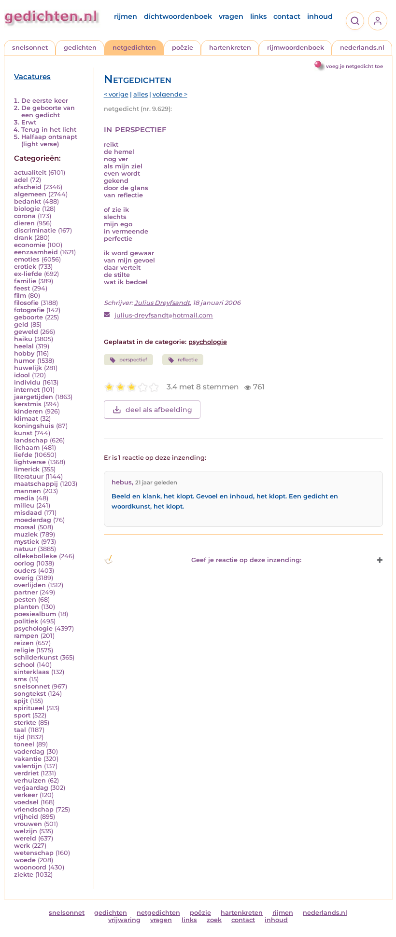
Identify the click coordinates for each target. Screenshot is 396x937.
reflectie (188, 360)
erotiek (25, 266)
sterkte (25, 722)
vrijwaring (124, 919)
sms (20, 679)
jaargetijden (33, 396)
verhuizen (30, 780)
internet (27, 389)
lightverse (30, 462)
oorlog (24, 563)
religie (24, 650)
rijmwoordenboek (295, 47)
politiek (26, 621)
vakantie (28, 758)
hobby (24, 353)
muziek (26, 534)
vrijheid (26, 816)
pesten (25, 599)
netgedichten (134, 47)
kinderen (28, 411)
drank (23, 237)
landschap (31, 440)
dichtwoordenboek (178, 16)
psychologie (33, 628)
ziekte (23, 874)
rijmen (125, 16)
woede (25, 860)
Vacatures (32, 76)
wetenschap (34, 852)
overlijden (30, 585)
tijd (19, 737)
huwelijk (28, 368)
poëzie (182, 47)
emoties (27, 259)
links (258, 16)
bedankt (27, 201)
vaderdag (29, 751)
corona (25, 216)
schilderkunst (36, 657)
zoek (214, 919)
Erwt (28, 122)
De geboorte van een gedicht (48, 111)
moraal (25, 527)
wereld (25, 838)
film (20, 295)
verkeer (26, 795)
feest (22, 288)
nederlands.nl (362, 47)
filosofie (26, 302)
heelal (24, 346)
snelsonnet (30, 47)
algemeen (30, 194)
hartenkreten (230, 47)
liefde (23, 454)
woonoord (30, 867)
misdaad (28, 512)
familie (25, 281)
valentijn (28, 766)
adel (21, 179)
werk (22, 845)
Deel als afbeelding (159, 409)
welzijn (25, 831)
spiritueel (29, 708)
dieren (24, 223)
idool (22, 375)
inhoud (320, 16)
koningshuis (34, 425)
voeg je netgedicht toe (354, 66)
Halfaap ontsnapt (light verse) (49, 140)
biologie (27, 208)
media (24, 498)
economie (29, 244)
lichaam (27, 447)
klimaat (26, 418)
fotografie (29, 310)
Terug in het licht (48, 129)
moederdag (32, 520)
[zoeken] (355, 21)
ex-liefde (28, 273)
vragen (231, 16)
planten (26, 606)
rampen (26, 635)
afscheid (28, 187)
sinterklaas (31, 671)
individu (27, 382)
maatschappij (36, 483)
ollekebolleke (35, 556)
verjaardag (31, 787)
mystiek (26, 541)
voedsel (26, 802)
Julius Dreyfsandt (162, 302)
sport (22, 715)
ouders (25, 570)
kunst (23, 433)
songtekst (30, 693)
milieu (24, 505)
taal (20, 729)
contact (286, 16)
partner (26, 592)
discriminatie (35, 230)
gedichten (80, 47)
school (24, 664)
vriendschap (34, 809)
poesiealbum (35, 614)
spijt (21, 700)
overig (24, 577)
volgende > (170, 94)
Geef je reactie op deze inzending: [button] (246, 560)
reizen (24, 643)
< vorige (116, 94)
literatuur (28, 476)
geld (21, 324)
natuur (25, 548)
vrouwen (28, 823)
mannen (27, 491)
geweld (26, 331)
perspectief (133, 360)
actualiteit (30, 172)
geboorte (28, 317)
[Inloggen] (377, 20)
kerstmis (28, 404)
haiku (23, 339)
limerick (27, 469)
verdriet (26, 773)
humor (24, 360)
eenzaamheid (36, 252)
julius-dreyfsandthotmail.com (163, 315)
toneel (24, 744)
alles (140, 94)
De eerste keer (44, 100)
